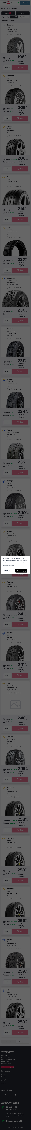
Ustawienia (6, 570)
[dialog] (15, 565)
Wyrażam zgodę (21, 571)
